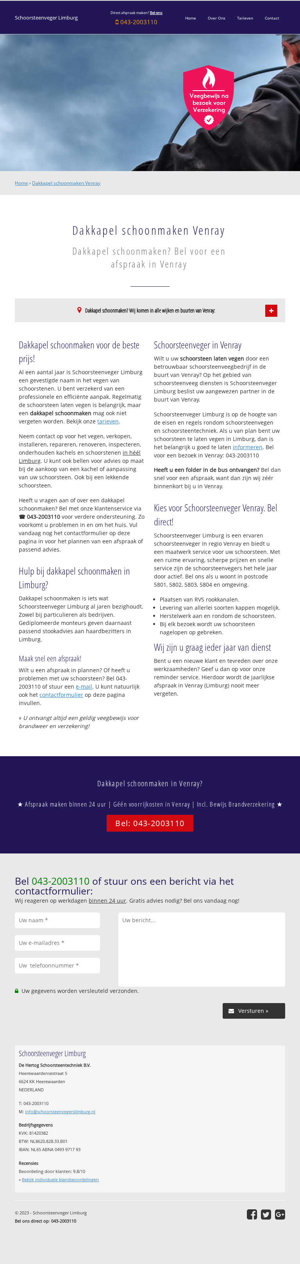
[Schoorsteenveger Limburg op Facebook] (252, 1214)
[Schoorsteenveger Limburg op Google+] (280, 1214)
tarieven (108, 421)
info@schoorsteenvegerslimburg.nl (60, 1111)
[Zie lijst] (271, 311)
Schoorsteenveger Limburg (46, 17)
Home (21, 183)
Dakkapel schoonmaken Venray (66, 183)
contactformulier (61, 694)
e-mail (84, 686)
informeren (247, 447)
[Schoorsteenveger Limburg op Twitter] (266, 1214)
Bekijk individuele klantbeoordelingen (60, 1179)
